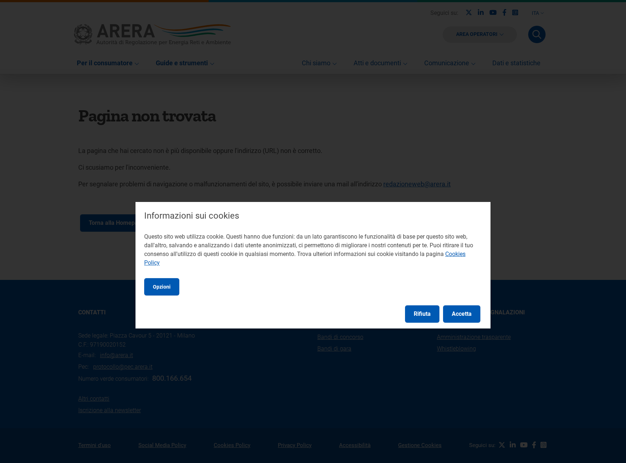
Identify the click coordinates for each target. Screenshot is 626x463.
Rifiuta (422, 313)
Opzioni (162, 287)
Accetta (462, 313)
